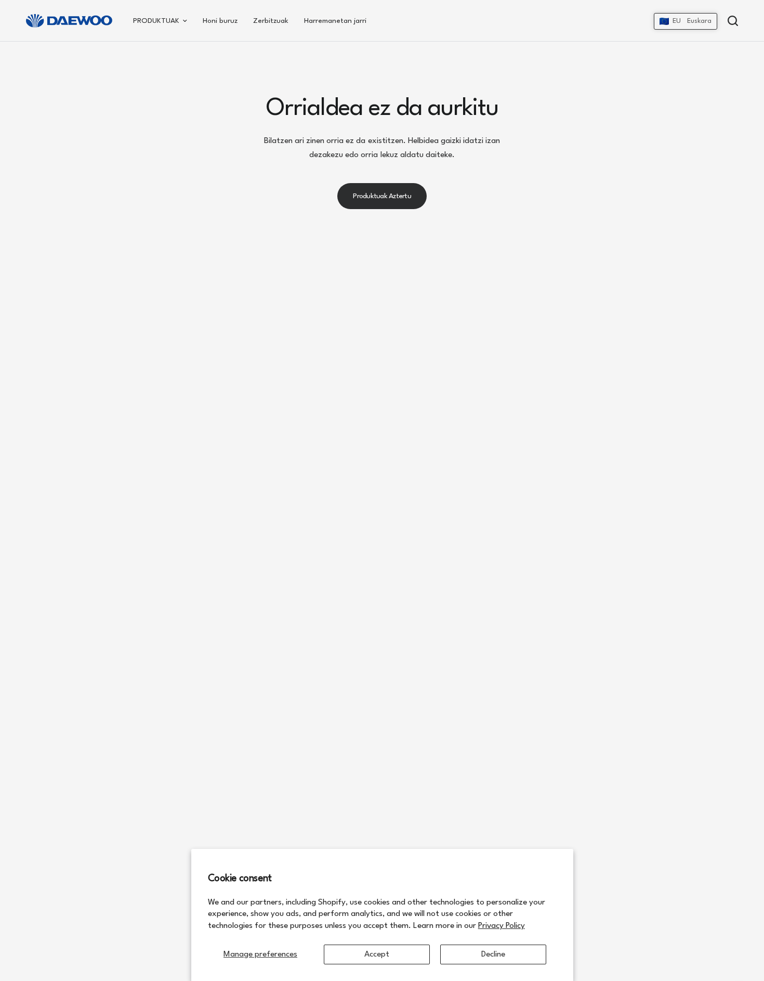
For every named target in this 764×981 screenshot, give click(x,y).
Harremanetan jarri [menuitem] (335, 20)
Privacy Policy (501, 926)
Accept (376, 954)
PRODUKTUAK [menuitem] (156, 20)
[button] (685, 21)
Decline (493, 954)
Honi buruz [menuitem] (220, 20)
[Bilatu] (730, 21)
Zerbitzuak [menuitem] (270, 20)
